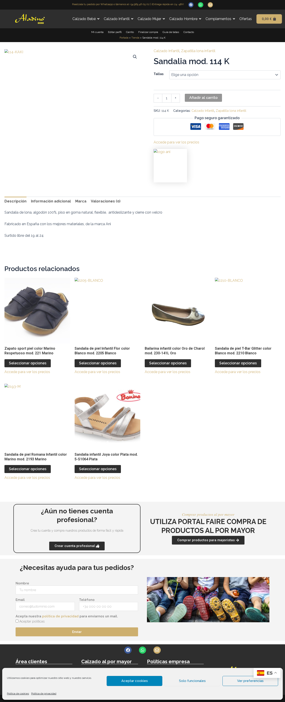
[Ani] (170, 165)
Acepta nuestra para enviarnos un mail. (67, 616)
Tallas (158, 74)
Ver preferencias (250, 681)
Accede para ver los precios (176, 142)
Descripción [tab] (15, 201)
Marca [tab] (80, 201)
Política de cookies (18, 693)
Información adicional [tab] (51, 201)
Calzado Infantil (166, 51)
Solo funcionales (192, 681)
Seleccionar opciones (27, 363)
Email (20, 600)
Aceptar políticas (32, 621)
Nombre (22, 583)
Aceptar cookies (134, 681)
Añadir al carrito (203, 98)
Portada (124, 37)
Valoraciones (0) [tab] (105, 201)
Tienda (135, 37)
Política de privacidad (43, 693)
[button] (135, 57)
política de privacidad (60, 616)
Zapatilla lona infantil (198, 51)
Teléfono (87, 600)
